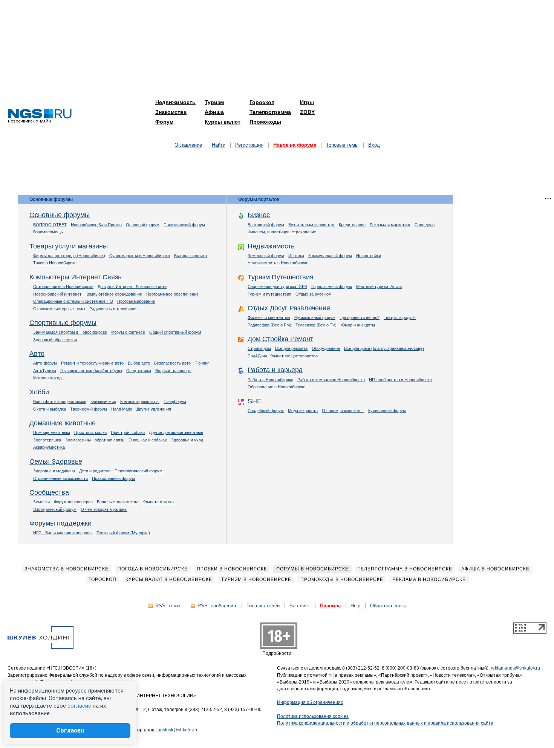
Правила (330, 606)
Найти (218, 145)
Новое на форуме (294, 145)
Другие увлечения (153, 409)
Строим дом (259, 348)
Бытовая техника (190, 255)
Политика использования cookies (313, 716)
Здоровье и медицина (54, 471)
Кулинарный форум (387, 410)
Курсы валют (222, 122)
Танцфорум (175, 401)
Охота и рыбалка (49, 409)
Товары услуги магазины (68, 246)
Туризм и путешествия (269, 294)
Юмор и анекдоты (358, 325)
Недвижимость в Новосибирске (278, 263)
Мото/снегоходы (48, 378)
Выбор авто (139, 363)
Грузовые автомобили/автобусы (91, 370)
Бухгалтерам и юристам (311, 224)
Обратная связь (388, 606)
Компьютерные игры (139, 401)
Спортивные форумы (62, 322)
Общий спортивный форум (175, 332)
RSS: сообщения (216, 606)
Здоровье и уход (187, 440)
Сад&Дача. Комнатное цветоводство (283, 356)
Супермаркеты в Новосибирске (139, 255)
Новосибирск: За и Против (96, 224)
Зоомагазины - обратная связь (94, 440)
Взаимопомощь (48, 232)
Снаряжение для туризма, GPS (277, 286)
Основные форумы (59, 215)
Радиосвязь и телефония (113, 309)
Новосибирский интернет (57, 294)
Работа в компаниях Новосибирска (331, 379)
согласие (79, 705)
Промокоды (265, 122)
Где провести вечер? (360, 317)
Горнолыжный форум (331, 286)
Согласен (70, 730)
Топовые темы (342, 145)
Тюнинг (202, 363)
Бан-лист (299, 606)
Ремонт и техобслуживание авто (92, 363)
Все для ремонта (291, 348)
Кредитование (352, 224)
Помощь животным (51, 432)
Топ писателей (263, 606)
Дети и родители (94, 471)
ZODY (307, 112)
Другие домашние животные (176, 432)
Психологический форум (138, 471)
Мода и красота (303, 410)
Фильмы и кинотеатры (269, 317)
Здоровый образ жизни (55, 339)
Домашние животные (62, 423)
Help (355, 606)
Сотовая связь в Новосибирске (63, 286)
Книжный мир (103, 401)
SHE (255, 401)
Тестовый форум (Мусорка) (123, 532)
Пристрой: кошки (90, 432)
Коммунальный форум (330, 255)
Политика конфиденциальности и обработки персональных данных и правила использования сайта (385, 723)
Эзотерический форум (55, 509)
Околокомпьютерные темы (59, 309)
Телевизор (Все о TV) (316, 325)
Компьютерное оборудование (114, 294)
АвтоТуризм (44, 370)
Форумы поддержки (60, 523)
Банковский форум (266, 224)
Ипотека (296, 255)
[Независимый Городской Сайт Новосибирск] (40, 116)
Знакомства (171, 112)
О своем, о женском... (343, 410)
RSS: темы (167, 606)
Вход (374, 145)
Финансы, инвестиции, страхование (282, 232)
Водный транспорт (173, 370)
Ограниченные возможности (60, 478)
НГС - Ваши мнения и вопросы (62, 532)
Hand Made (121, 409)
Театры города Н (400, 317)
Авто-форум (45, 363)
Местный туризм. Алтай (379, 286)
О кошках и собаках (148, 440)
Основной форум (142, 224)
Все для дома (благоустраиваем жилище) (384, 348)
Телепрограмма (270, 112)
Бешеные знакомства (117, 502)
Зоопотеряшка (47, 440)
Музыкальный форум (314, 317)
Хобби (39, 392)
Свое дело (425, 224)
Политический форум (184, 224)
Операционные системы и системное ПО (73, 301)
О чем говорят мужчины (104, 509)
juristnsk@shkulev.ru (177, 730)
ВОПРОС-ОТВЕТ (50, 224)
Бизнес (259, 215)
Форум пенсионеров (73, 502)
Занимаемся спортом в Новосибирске (70, 332)
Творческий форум (88, 409)
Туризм (214, 102)
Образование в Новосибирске (276, 387)
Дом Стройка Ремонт (280, 339)
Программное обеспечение (172, 294)
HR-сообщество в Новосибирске (400, 379)
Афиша (214, 112)
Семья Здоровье (55, 461)
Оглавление (188, 145)
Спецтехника (138, 370)
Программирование (136, 301)
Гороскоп (261, 102)
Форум (164, 122)
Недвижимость (175, 102)
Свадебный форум (266, 410)
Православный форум (113, 478)
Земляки (41, 502)
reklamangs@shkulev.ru (515, 668)
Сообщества (49, 492)
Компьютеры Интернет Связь (75, 277)
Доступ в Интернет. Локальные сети (132, 286)
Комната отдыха (158, 502)
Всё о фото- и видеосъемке (59, 401)
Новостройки (368, 255)
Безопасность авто (172, 363)
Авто (36, 353)
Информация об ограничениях (310, 702)
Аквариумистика (49, 447)
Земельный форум (266, 255)
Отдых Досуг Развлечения (289, 308)
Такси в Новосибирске (55, 263)
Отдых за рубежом (313, 294)
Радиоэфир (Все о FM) (269, 325)
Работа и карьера (275, 370)
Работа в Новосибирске (270, 379)
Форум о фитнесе (128, 332)
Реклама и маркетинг (390, 224)
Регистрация (249, 145)
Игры (307, 102)
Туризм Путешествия (281, 277)
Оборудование (326, 348)
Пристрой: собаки (128, 432)
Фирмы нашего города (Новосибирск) (69, 255)
